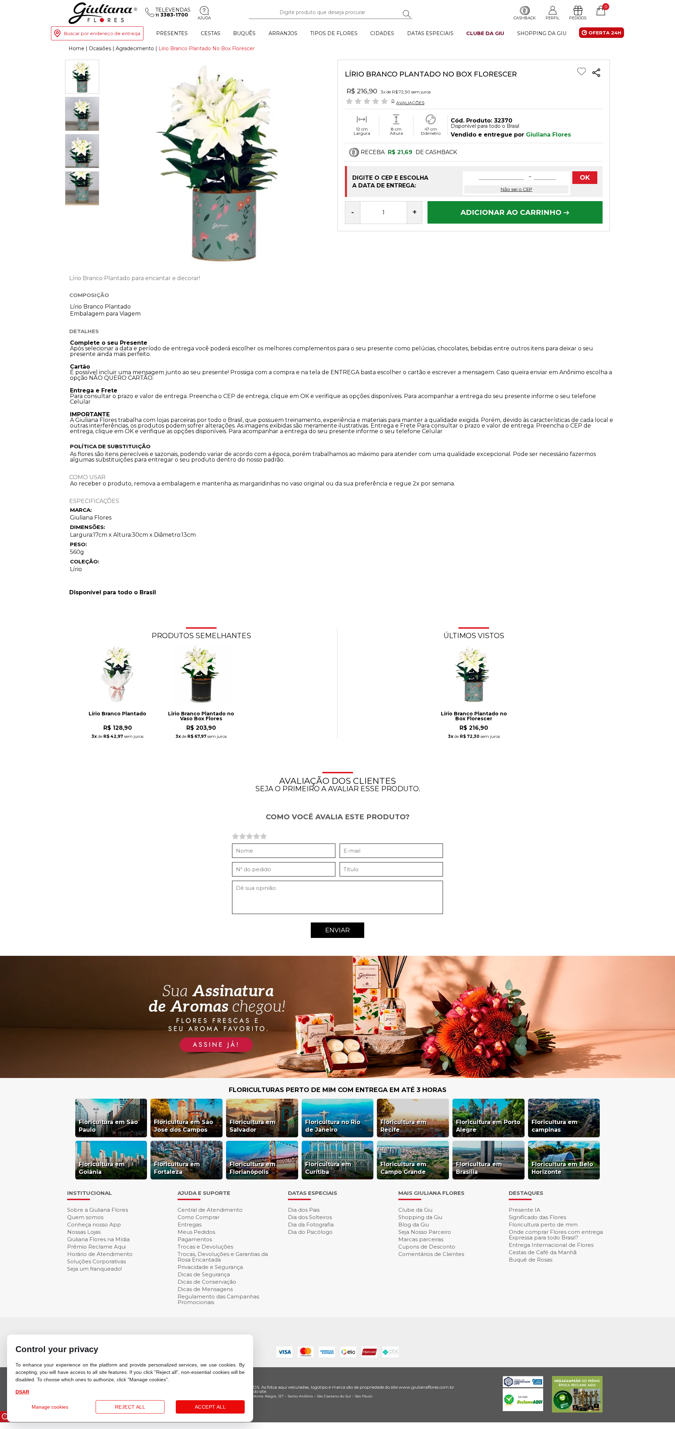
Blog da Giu (413, 1224)
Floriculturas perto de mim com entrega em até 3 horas (337, 1090)
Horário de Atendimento (100, 1254)
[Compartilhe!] (596, 73)
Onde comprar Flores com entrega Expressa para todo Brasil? (556, 1235)
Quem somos (85, 1217)
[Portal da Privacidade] (523, 1385)
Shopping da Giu (541, 33)
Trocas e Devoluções (205, 1246)
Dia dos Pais (304, 1209)
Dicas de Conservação (207, 1281)
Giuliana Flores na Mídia (98, 1239)
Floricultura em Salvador (253, 1126)
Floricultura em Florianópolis (253, 1168)
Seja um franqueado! (94, 1268)
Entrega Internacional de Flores (551, 1245)
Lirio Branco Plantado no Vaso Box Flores (201, 716)
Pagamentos (195, 1239)
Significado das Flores (537, 1217)
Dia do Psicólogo (310, 1232)
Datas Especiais (430, 33)
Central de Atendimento (210, 1209)
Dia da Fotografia (311, 1224)
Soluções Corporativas (96, 1261)
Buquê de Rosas (530, 1259)
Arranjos (283, 33)
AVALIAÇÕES (410, 102)
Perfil (552, 17)
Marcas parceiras (420, 1239)
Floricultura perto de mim (543, 1224)
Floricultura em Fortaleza (177, 1168)
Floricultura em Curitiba (328, 1168)
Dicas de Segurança (204, 1274)
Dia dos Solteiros (310, 1217)
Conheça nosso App (94, 1224)
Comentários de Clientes (431, 1254)
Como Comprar (198, 1217)
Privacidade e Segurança (210, 1267)
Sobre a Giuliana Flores (97, 1209)
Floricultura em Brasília (479, 1168)
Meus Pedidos (196, 1232)
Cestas (210, 33)
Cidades (382, 33)
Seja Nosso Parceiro (424, 1232)
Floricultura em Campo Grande (403, 1168)
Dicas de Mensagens (205, 1289)
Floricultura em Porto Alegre (488, 1126)
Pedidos (577, 17)
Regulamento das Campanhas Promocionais (218, 1299)
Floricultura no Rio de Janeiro (332, 1126)
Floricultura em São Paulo (108, 1126)
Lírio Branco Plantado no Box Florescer (474, 716)
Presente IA (524, 1209)
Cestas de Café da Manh (543, 1252)
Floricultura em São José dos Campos (183, 1126)
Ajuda (204, 17)
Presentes (172, 33)
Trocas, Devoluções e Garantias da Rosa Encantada (223, 1257)
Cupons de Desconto (426, 1246)
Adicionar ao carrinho (512, 212)
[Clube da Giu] (337, 1076)
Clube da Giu (485, 33)
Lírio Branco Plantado (117, 714)
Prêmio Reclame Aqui (96, 1246)
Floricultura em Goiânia (102, 1168)
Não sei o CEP (516, 189)
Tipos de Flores (334, 33)
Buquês (244, 33)
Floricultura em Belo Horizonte (562, 1168)
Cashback (525, 17)
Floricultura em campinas (555, 1126)
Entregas (189, 1224)
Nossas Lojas (84, 1232)
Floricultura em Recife (403, 1126)
